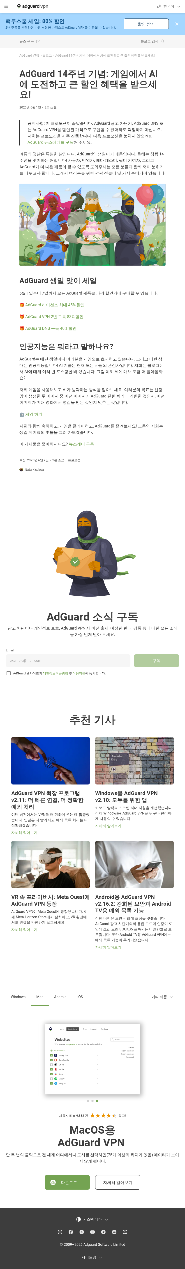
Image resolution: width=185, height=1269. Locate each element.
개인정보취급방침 (55, 673)
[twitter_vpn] (81, 1232)
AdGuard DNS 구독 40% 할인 (50, 328)
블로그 (47, 55)
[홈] (32, 6)
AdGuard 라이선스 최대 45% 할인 (55, 304)
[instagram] (60, 1232)
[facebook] (71, 1232)
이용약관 (79, 673)
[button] (177, 24)
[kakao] (125, 1232)
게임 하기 (33, 414)
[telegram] (103, 1232)
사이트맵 (89, 1257)
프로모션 (74, 460)
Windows (18, 997)
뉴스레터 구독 (81, 444)
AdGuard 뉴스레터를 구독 (51, 142)
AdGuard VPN (29, 55)
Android (60, 997)
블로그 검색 (149, 41)
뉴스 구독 (26, 41)
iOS (80, 997)
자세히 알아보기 (117, 1182)
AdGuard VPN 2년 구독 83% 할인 (54, 316)
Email (10, 650)
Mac (39, 997)
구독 (157, 660)
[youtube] (92, 1232)
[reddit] (114, 1232)
